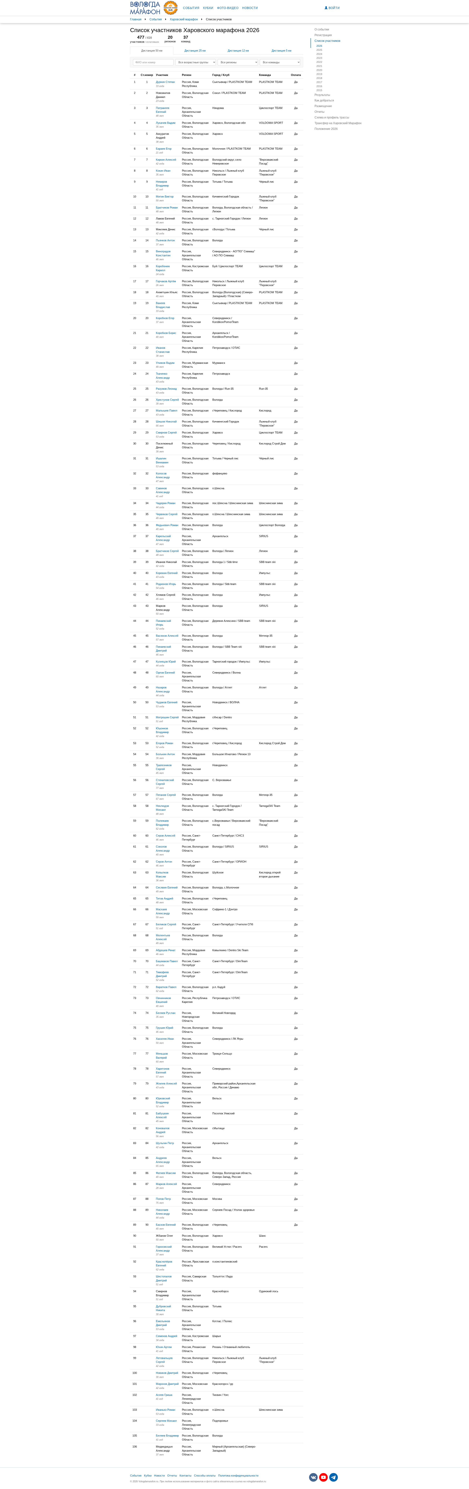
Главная (135, 19)
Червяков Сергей (166, 514)
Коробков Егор (165, 318)
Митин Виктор (164, 196)
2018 (319, 78)
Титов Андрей (164, 898)
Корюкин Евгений (167, 573)
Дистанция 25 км (195, 50)
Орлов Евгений (165, 672)
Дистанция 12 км (238, 50)
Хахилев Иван (165, 1038)
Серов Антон (164, 861)
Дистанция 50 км (151, 50)
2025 (319, 49)
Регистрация (323, 35)
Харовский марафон (184, 19)
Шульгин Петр (165, 1143)
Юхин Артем (164, 1347)
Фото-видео (228, 8)
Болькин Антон (165, 754)
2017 (319, 82)
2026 (319, 45)
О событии (322, 29)
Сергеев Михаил (166, 1420)
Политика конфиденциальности (238, 1475)
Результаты (322, 94)
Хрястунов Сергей (167, 399)
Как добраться (324, 100)
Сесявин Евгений (167, 887)
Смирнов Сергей (166, 432)
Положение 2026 (326, 128)
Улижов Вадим (165, 362)
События (191, 8)
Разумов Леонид (166, 388)
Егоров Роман (164, 743)
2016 (319, 86)
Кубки (208, 8)
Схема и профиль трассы (332, 117)
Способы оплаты (205, 1475)
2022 (319, 62)
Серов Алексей (165, 835)
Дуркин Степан (165, 81)
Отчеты (319, 111)
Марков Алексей (166, 1184)
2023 (319, 57)
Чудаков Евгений (166, 702)
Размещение (323, 106)
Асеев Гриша (164, 1394)
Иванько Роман (165, 1409)
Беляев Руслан (165, 1012)
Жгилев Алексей (166, 1083)
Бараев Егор (163, 148)
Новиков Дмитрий (167, 1372)
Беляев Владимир (167, 1435)
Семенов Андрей (166, 1336)
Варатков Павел (166, 987)
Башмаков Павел (167, 961)
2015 (319, 90)
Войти (334, 8)
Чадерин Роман (165, 503)
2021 (319, 66)
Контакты (185, 1475)
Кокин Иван (163, 170)
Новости (250, 8)
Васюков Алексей (167, 635)
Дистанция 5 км (281, 50)
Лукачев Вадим (165, 122)
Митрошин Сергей (167, 717)
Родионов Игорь (166, 584)
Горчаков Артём (166, 281)
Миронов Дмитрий (167, 1383)
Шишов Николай (166, 421)
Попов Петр (163, 1198)
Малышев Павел (166, 410)
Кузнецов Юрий (166, 661)
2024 (319, 53)
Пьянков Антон (165, 240)
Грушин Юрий (164, 1027)
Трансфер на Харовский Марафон (338, 123)
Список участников (327, 40)
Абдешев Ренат (166, 950)
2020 (319, 70)
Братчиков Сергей (167, 551)
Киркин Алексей (166, 159)
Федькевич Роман (167, 525)
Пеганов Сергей (166, 794)
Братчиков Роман (167, 207)
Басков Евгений (166, 1224)
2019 (319, 74)
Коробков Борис (166, 332)
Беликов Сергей (166, 924)
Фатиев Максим (166, 1173)
